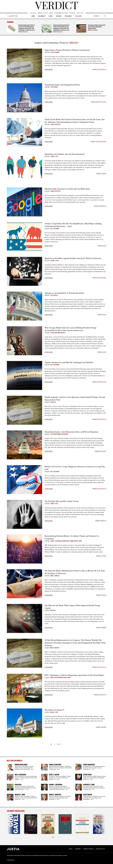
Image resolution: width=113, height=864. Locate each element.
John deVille (63, 332)
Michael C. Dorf (55, 260)
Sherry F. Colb (54, 156)
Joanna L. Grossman (55, 541)
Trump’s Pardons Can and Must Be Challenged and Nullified (69, 362)
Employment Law (102, 206)
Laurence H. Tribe (89, 785)
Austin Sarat (54, 332)
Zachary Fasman (66, 677)
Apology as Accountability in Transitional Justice (64, 293)
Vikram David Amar (21, 765)
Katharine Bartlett (66, 541)
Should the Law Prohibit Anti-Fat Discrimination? (65, 154)
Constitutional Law (101, 69)
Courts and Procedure (100, 141)
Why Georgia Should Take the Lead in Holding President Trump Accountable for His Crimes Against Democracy (70, 329)
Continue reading (49, 69)
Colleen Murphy (64, 434)
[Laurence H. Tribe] (78, 787)
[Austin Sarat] (78, 777)
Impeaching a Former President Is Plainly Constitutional (67, 50)
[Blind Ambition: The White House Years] (100, 824)
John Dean (18, 785)
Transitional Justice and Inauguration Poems (62, 84)
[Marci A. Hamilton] (44, 797)
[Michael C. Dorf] (10, 797)
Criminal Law (103, 521)
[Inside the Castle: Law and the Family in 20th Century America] (14, 824)
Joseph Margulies (89, 765)
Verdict (56, 5)
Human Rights (103, 451)
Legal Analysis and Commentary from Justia (57, 13)
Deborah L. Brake (77, 541)
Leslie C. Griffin (54, 775)
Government (103, 627)
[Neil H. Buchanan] (10, 777)
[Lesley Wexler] (78, 797)
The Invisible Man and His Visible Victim (61, 501)
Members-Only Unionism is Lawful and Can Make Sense (67, 188)
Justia (13, 16)
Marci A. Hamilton (93, 30)
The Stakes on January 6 (54, 709)
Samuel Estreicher (55, 124)
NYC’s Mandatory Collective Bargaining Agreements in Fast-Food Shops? (74, 675)
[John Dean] (10, 787)
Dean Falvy (53, 402)
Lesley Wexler (54, 87)
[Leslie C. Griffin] (44, 777)
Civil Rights (103, 173)
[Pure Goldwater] (66, 824)
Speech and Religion (101, 278)
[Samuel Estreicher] (44, 767)
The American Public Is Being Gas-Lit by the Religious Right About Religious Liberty (96, 26)
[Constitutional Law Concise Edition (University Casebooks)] (32, 824)
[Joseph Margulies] (78, 767)
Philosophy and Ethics (101, 102)
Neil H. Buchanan (24, 31)
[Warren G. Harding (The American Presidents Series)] (83, 824)
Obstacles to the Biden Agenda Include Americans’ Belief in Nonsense (73, 258)
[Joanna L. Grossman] (44, 787)
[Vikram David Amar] (10, 767)
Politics (104, 246)
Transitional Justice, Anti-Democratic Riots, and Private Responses (71, 431)
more (32, 769)
